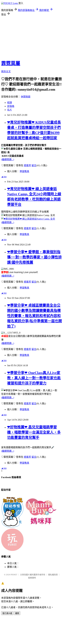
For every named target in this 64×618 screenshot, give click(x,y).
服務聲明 (32, 578)
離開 (17, 613)
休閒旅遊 (25, 96)
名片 (9, 109)
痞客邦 (27, 165)
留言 (34, 165)
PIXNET (14, 575)
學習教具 (24, 171)
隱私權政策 (53, 575)
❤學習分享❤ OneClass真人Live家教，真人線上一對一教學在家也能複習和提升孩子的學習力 (34, 378)
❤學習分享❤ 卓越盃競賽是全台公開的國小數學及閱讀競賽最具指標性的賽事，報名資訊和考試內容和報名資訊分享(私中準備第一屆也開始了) (34, 315)
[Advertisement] (32, 37)
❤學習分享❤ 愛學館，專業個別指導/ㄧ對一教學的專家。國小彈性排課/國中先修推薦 (34, 257)
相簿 (9, 102)
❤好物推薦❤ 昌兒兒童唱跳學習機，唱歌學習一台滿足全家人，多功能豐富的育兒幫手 (34, 432)
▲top (4, 176)
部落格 (10, 106)
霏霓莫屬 (10, 63)
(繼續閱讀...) (7, 159)
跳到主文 (6, 71)
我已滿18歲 (7, 613)
